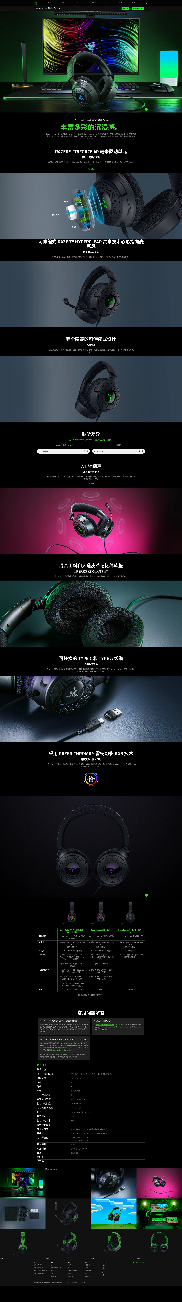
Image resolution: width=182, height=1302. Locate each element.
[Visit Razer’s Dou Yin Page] (103, 1271)
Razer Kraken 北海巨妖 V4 (101, 930)
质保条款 (70, 1273)
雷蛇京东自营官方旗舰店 (40, 1270)
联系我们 (87, 1276)
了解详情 (91, 169)
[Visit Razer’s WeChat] (103, 1268)
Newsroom (88, 1270)
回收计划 (70, 1276)
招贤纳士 (87, 1268)
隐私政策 (83, 1282)
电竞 (52, 1273)
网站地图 (74, 1282)
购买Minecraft (138, 8)
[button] (146, 3)
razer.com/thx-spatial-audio (61, 1050)
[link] (35, 3)
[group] (91, 384)
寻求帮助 (70, 1265)
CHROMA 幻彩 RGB (56, 1268)
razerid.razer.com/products (105, 1025)
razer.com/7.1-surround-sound (118, 1027)
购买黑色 (125, 8)
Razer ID (70, 1268)
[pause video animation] (146, 109)
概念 (52, 1270)
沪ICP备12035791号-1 (63, 1282)
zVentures (88, 1273)
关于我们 (87, 1265)
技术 (52, 1265)
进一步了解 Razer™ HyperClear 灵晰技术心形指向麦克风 (91, 440)
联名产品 (53, 1276)
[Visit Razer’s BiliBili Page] (103, 1275)
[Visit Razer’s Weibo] (103, 1265)
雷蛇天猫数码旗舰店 (39, 1273)
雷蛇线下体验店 (38, 1265)
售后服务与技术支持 (73, 1270)
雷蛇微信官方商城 (38, 1268)
